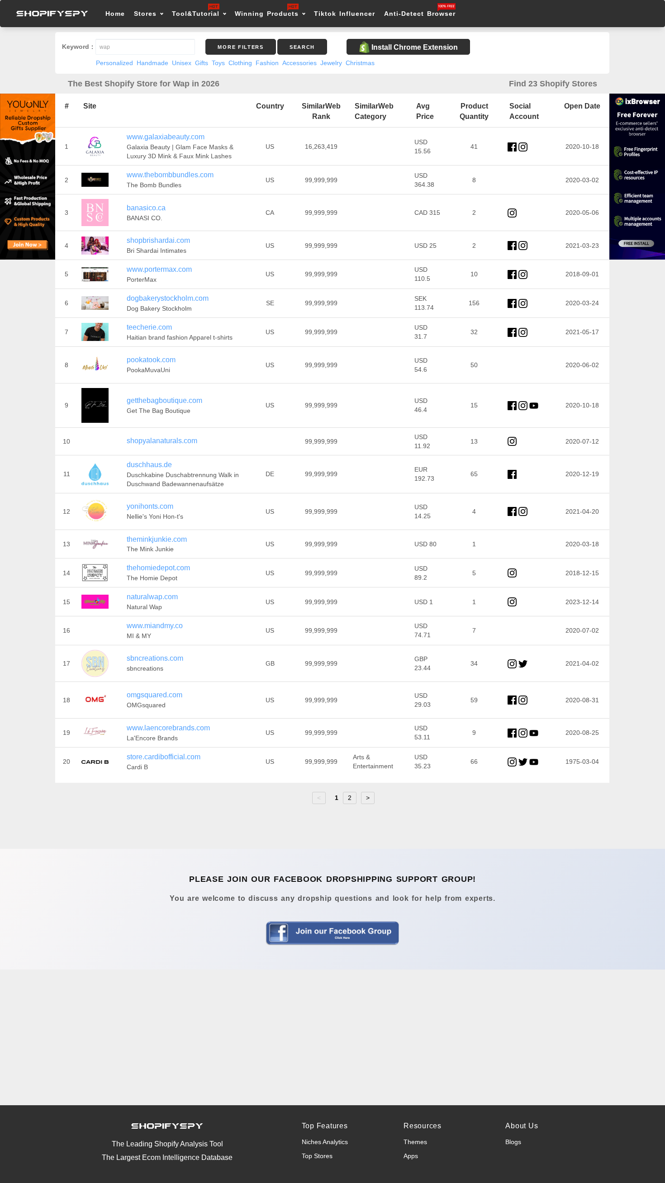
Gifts (201, 62)
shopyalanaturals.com (162, 441)
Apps (411, 1155)
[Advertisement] (332, 1037)
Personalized (114, 62)
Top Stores (317, 1155)
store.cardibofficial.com (163, 757)
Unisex (181, 62)
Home (115, 13)
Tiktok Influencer (344, 13)
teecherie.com (149, 327)
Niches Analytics (325, 1141)
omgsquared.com (154, 695)
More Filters (240, 47)
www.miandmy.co (155, 625)
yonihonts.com (150, 506)
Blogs (513, 1141)
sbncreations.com (155, 658)
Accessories (299, 62)
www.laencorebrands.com (168, 728)
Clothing (240, 62)
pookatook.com (151, 360)
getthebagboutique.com (164, 400)
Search (302, 47)
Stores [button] (147, 13)
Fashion (267, 62)
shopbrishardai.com (158, 240)
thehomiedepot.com (158, 568)
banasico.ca (146, 208)
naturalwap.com (152, 597)
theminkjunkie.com (157, 539)
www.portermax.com (159, 269)
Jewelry (331, 62)
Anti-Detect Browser (420, 13)
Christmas (360, 62)
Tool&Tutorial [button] (195, 13)
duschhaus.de (149, 464)
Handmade (152, 62)
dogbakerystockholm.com (168, 298)
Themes (415, 1141)
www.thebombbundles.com (170, 175)
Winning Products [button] (267, 13)
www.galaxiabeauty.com (165, 137)
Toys (218, 62)
